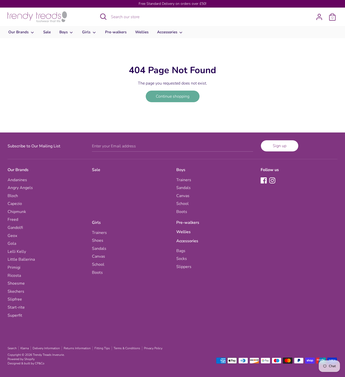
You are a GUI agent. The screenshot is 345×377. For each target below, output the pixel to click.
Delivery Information (46, 348)
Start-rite (16, 307)
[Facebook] (264, 181)
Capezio (15, 203)
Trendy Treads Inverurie (48, 355)
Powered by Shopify (21, 359)
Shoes (97, 240)
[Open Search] (103, 17)
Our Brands (19, 32)
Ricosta (14, 275)
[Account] (319, 15)
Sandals (183, 188)
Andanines (17, 180)
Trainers (183, 180)
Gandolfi (15, 227)
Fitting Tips (102, 348)
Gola (12, 243)
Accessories (167, 32)
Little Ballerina (21, 259)
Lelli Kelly (17, 251)
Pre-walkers (116, 32)
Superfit (15, 315)
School (182, 203)
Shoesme (16, 283)
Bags (180, 251)
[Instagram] (272, 181)
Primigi (14, 267)
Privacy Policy (153, 348)
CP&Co (39, 363)
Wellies (142, 32)
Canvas (182, 196)
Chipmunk (17, 211)
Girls (86, 32)
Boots (181, 211)
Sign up (279, 146)
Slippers (183, 267)
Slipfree (15, 299)
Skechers (16, 291)
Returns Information (77, 348)
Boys (64, 32)
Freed (13, 219)
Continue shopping (172, 96)
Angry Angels (20, 188)
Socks (181, 258)
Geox (12, 235)
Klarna (24, 348)
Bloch (13, 196)
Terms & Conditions (127, 348)
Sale (47, 32)
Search (12, 348)
